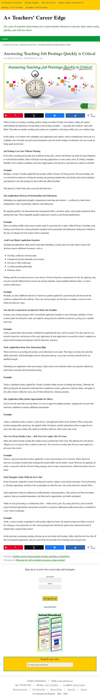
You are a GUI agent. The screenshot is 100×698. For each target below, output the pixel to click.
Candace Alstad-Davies (73, 2)
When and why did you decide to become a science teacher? (40, 560)
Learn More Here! (50, 607)
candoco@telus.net (65, 680)
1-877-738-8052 (16, 7)
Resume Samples (32, 2)
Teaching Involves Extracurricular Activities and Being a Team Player (41, 556)
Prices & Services (49, 2)
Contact (84, 689)
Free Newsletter (39, 689)
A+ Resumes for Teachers (11, 2)
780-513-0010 (41, 7)
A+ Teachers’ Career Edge (35, 17)
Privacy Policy (56, 689)
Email (50, 583)
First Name (50, 576)
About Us (71, 689)
